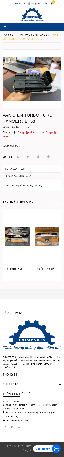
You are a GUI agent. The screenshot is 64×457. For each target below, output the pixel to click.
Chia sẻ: (8, 156)
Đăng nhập (35, 3)
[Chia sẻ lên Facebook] (18, 156)
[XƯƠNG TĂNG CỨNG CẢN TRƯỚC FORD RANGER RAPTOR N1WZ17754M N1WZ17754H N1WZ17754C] (17, 236)
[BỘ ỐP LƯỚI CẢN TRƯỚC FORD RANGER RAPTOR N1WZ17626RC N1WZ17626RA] (47, 236)
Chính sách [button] (12, 384)
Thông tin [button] (10, 374)
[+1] (48, 156)
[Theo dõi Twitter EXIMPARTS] (12, 426)
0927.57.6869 (12, 401)
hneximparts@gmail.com (17, 420)
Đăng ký (21, 3)
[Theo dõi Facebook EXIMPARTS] (5, 426)
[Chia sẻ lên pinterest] (38, 156)
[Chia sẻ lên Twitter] (28, 156)
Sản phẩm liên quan (18, 202)
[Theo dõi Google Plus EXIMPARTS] (18, 426)
